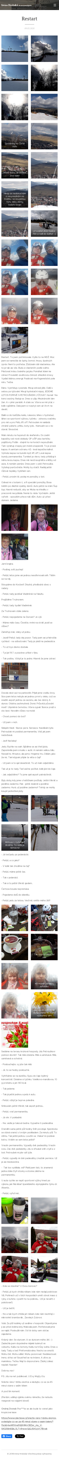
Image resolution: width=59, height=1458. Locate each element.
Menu (55, 5)
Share (8, 1436)
